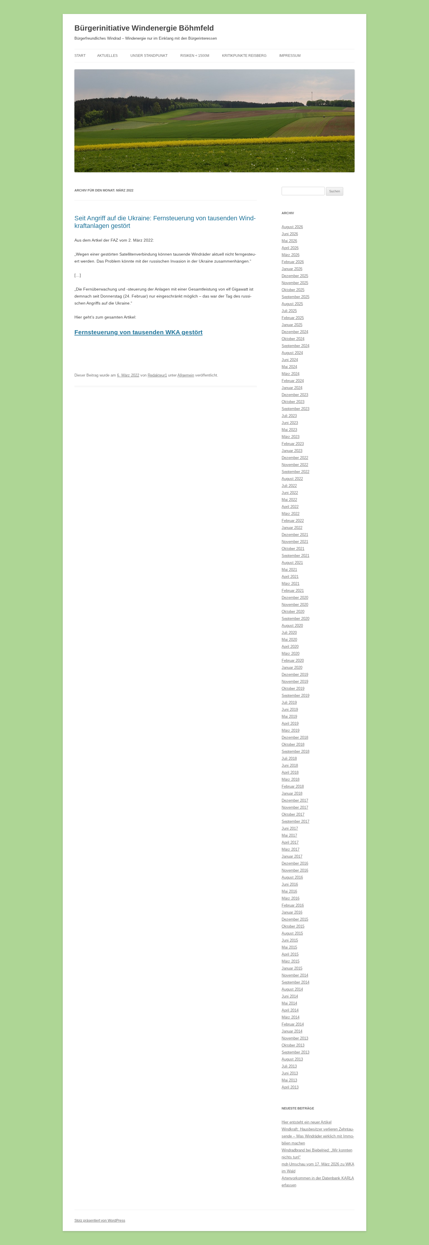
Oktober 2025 (293, 290)
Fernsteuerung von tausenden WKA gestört (138, 332)
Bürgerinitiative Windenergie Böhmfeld (144, 28)
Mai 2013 (289, 1080)
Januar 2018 (292, 793)
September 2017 (295, 821)
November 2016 (295, 870)
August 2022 (292, 478)
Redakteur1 (157, 375)
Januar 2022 (292, 527)
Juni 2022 (290, 492)
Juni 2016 (290, 884)
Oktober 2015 (293, 926)
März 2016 (290, 898)
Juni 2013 (290, 1073)
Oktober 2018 (293, 744)
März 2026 (290, 255)
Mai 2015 (289, 947)
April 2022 (290, 506)
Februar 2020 (293, 660)
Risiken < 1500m (194, 56)
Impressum (290, 56)
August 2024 (292, 353)
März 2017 (290, 849)
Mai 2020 (289, 639)
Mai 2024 (289, 367)
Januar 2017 (292, 856)
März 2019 (290, 730)
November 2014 (295, 975)
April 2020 (290, 646)
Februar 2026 (293, 262)
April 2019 (290, 723)
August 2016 (292, 877)
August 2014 (292, 989)
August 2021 (292, 562)
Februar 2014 (293, 1024)
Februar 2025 (293, 318)
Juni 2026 (290, 234)
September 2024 (295, 346)
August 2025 (292, 304)
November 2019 (295, 681)
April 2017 (290, 842)
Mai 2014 (289, 1003)
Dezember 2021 (295, 534)
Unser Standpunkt (149, 56)
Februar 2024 (293, 381)
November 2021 (295, 541)
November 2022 (295, 465)
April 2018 (290, 772)
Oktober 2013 (293, 1045)
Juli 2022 (289, 485)
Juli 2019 (289, 702)
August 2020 (292, 625)
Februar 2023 (293, 444)
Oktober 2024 (293, 339)
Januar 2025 (292, 325)
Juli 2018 (289, 758)
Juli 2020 (289, 632)
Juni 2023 (290, 423)
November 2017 (295, 807)
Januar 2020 (292, 667)
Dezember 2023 (295, 395)
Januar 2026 (292, 269)
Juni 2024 (290, 360)
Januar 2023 (292, 451)
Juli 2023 (289, 416)
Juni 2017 (290, 828)
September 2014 (295, 982)
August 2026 (292, 227)
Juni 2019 (290, 709)
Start (80, 56)
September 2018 (295, 751)
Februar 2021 (293, 590)
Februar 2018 (293, 786)
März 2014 (290, 1017)
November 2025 (295, 283)
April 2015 (290, 954)
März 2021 (290, 583)
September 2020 (295, 618)
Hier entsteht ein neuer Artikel (307, 1122)
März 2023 (290, 437)
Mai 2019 (289, 716)
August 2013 (292, 1059)
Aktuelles (107, 56)
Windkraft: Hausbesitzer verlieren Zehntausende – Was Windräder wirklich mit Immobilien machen (318, 1136)
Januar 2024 (292, 388)
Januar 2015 (292, 968)
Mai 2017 (289, 835)
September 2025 (295, 297)
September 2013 (295, 1052)
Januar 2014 (292, 1031)
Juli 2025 (289, 311)
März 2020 (290, 653)
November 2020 (295, 604)
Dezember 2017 (295, 800)
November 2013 (295, 1038)
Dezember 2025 (295, 276)
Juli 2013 (289, 1066)
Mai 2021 (289, 569)
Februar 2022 (293, 520)
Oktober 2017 (293, 814)
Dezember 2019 (295, 674)
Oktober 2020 (293, 611)
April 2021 (290, 576)
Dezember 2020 (295, 597)
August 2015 (292, 933)
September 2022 (295, 471)
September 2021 (295, 555)
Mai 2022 (289, 499)
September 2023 (295, 409)
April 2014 (290, 1010)
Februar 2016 (293, 905)
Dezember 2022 (295, 458)
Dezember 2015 (295, 919)
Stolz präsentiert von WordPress (99, 1220)
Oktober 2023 (293, 402)
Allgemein (185, 375)
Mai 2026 (289, 241)
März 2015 (290, 961)
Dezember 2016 (295, 863)
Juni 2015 (290, 940)
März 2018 (290, 779)
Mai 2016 (289, 891)
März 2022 (290, 513)
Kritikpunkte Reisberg (244, 56)
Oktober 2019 (293, 688)
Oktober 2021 (293, 548)
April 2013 (290, 1087)
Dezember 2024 (295, 332)
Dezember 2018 (295, 737)
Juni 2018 (290, 765)
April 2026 (290, 248)
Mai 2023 (289, 430)
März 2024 (290, 374)
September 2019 (295, 695)
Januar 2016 (292, 912)
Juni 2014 (290, 996)
